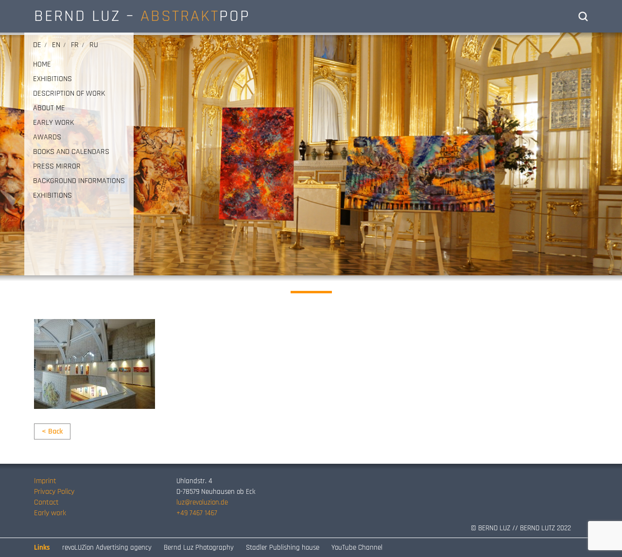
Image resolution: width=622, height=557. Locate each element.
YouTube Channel (356, 547)
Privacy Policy (54, 492)
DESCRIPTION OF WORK (69, 94)
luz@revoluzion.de (202, 502)
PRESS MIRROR (57, 166)
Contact (46, 502)
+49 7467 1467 (196, 513)
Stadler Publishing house (282, 547)
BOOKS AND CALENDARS (71, 152)
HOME (42, 64)
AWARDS (47, 137)
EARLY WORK (53, 123)
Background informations (79, 181)
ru (93, 45)
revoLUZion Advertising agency (107, 547)
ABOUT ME (49, 108)
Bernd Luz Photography (199, 547)
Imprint (45, 481)
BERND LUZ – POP (142, 16)
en (56, 45)
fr (75, 45)
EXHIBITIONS (52, 79)
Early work (50, 513)
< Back (52, 431)
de (37, 45)
